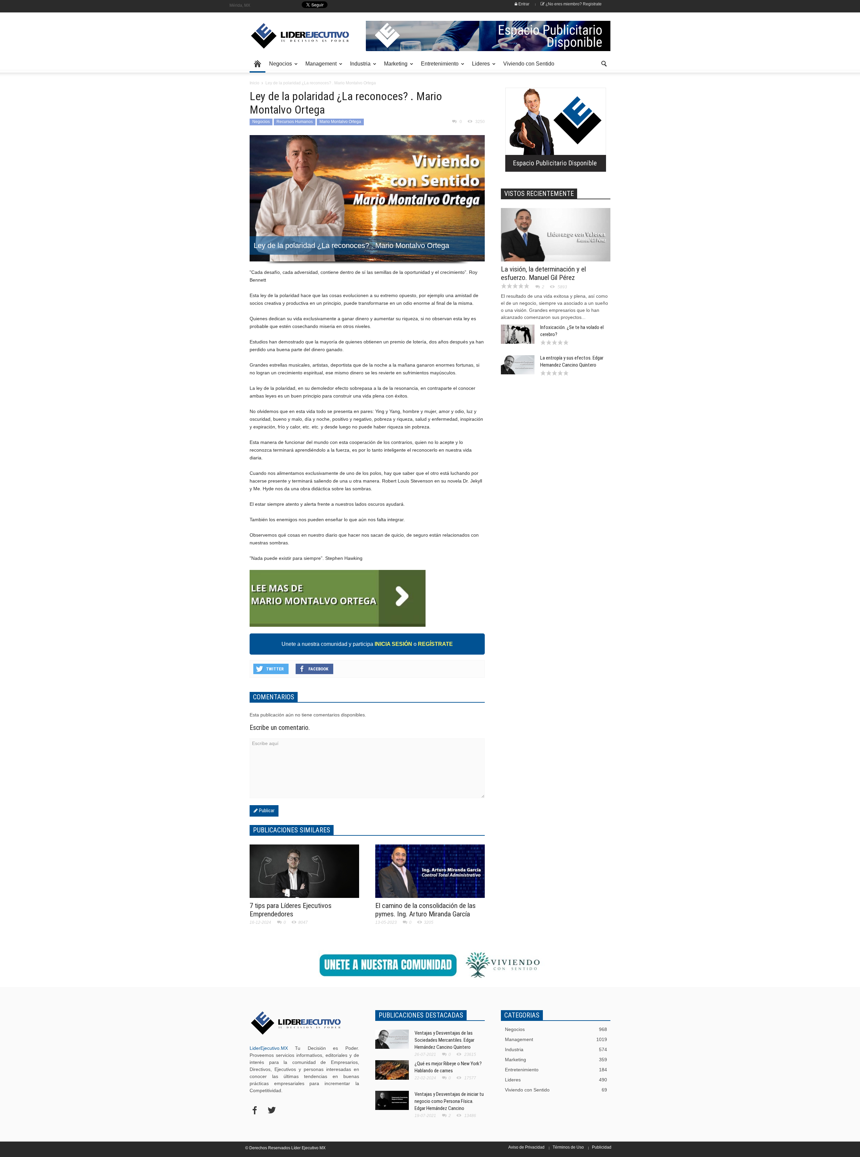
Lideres (479, 67)
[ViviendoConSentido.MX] (295, 36)
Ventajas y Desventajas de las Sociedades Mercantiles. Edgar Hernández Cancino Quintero (444, 1040)
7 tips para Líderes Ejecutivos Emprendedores (291, 910)
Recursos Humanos (294, 121)
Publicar (266, 810)
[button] (603, 63)
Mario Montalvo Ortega (340, 121)
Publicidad (601, 1147)
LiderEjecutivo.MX (269, 1048)
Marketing (393, 67)
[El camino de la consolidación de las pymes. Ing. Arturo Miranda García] (430, 875)
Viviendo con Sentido (528, 64)
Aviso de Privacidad (526, 1147)
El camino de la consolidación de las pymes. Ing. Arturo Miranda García (425, 910)
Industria (358, 67)
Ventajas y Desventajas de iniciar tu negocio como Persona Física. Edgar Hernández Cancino (449, 1101)
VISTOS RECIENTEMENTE (539, 194)
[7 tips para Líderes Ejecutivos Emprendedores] (304, 874)
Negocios (278, 67)
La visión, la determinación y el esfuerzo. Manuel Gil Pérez (543, 273)
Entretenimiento (438, 67)
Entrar (523, 4)
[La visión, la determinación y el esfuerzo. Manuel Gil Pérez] (555, 239)
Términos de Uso (568, 1147)
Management (319, 67)
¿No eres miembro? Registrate (573, 4)
